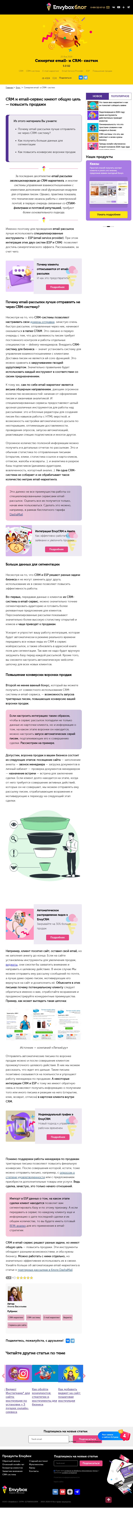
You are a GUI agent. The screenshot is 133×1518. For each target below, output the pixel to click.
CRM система (9, 1474)
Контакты (34, 1471)
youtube (118, 7)
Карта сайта (58, 1482)
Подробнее (57, 287)
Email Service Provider (72, 71)
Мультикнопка (36, 1464)
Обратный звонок (11, 1461)
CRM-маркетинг (16, 1317)
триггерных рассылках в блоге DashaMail (45, 1269)
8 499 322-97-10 (98, 7)
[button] (103, 226)
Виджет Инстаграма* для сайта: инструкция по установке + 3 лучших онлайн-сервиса (18, 1401)
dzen (123, 7)
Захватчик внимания (12, 1471)
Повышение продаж (102, 71)
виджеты (12, 964)
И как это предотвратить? (53, 278)
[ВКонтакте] (81, 78)
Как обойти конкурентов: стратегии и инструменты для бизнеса (44, 1397)
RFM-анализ (18, 1225)
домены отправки (42, 321)
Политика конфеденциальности (67, 1477)
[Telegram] (85, 78)
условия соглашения (93, 1441)
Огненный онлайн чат (13, 1464)
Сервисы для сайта (17, 1325)
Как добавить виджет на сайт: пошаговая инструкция (69, 1395)
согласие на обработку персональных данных (81, 1471)
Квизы (32, 1468)
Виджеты (67, 1317)
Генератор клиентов (12, 1468)
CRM (21, 71)
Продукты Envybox (16, 1456)
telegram (128, 7)
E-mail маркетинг (50, 71)
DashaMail (16, 514)
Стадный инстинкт (38, 1461)
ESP (88, 71)
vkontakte (113, 7)
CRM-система (33, 71)
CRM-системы (33, 1317)
